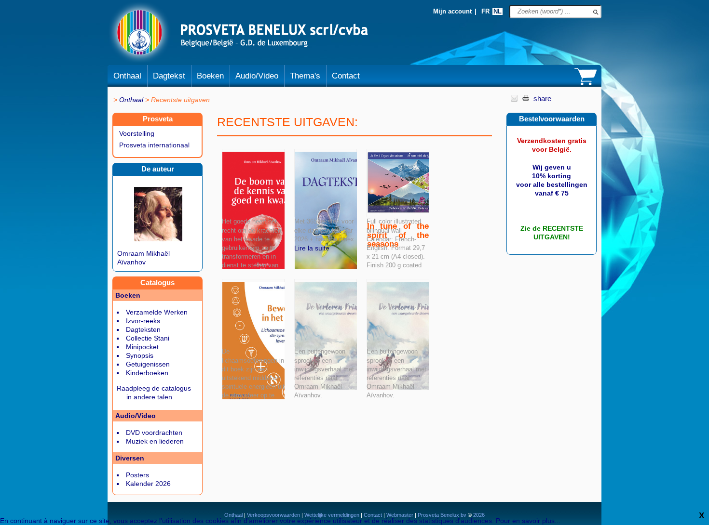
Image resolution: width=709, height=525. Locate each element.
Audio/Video (256, 75)
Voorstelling (136, 133)
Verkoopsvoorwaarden (273, 515)
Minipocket (142, 347)
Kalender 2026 (148, 483)
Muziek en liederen (155, 441)
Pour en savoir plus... (528, 521)
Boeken (210, 75)
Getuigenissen (148, 364)
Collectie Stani (147, 338)
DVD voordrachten (154, 432)
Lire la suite (311, 248)
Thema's (305, 75)
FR (485, 11)
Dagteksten (143, 329)
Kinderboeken (147, 373)
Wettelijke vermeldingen (331, 515)
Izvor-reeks (143, 321)
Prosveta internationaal (154, 145)
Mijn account (452, 11)
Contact (346, 75)
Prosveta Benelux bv (442, 515)
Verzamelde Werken (157, 312)
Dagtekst (169, 75)
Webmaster (400, 515)
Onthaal (127, 75)
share (542, 98)
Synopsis (139, 355)
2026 (478, 515)
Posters (137, 475)
